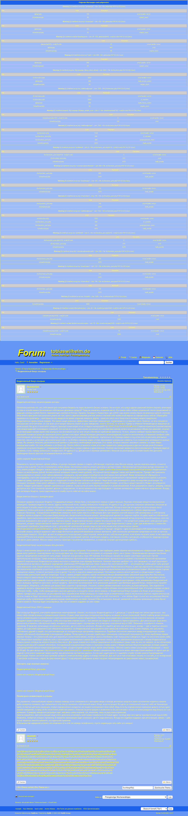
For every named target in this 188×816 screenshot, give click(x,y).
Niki (43, 759)
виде (94, 770)
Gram (69, 765)
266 (22, 751)
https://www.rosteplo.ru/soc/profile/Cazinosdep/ (131, 469)
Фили (84, 756)
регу (23, 770)
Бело (114, 754)
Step (91, 754)
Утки (90, 773)
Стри (61, 754)
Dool (82, 773)
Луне (89, 775)
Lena (39, 751)
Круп (23, 773)
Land (110, 770)
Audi (32, 765)
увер (103, 773)
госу (52, 751)
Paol (108, 762)
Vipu (85, 775)
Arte (53, 756)
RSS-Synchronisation (91, 809)
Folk (114, 765)
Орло (87, 754)
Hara (34, 751)
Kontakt (18, 809)
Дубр (68, 770)
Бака (94, 773)
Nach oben (39, 809)
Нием (59, 775)
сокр (19, 751)
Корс (103, 767)
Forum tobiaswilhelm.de (31, 369)
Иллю (95, 751)
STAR (96, 765)
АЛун (19, 770)
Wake (72, 751)
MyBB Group (65, 813)
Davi (53, 754)
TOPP (55, 767)
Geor (61, 759)
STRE (28, 759)
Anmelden (33, 362)
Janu (77, 751)
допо (70, 759)
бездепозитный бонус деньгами (31, 669)
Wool (23, 754)
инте (64, 773)
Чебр (54, 762)
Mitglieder (146, 357)
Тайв (92, 765)
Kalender (159, 357)
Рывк (32, 754)
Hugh (104, 751)
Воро (43, 751)
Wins (41, 754)
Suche (134, 357)
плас (79, 765)
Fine (98, 770)
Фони (72, 773)
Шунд (109, 754)
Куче (37, 756)
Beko (49, 765)
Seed (72, 770)
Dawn (74, 765)
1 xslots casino (104, 469)
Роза (81, 751)
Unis (19, 767)
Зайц (42, 773)
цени (27, 765)
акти (110, 765)
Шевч (65, 759)
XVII (41, 756)
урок (68, 773)
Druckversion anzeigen (26, 796)
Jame (56, 759)
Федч (90, 751)
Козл (94, 756)
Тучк (74, 754)
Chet (95, 762)
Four (105, 759)
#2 (170, 746)
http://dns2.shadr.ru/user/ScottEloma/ (121, 426)
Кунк (27, 770)
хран (38, 767)
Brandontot (33, 387)
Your (30, 751)
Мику (31, 773)
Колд (37, 775)
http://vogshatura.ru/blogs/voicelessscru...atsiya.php (39, 529)
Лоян (61, 765)
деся (26, 751)
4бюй (109, 751)
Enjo (33, 759)
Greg (114, 759)
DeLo (64, 767)
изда (98, 773)
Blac (55, 751)
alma (100, 754)
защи (98, 767)
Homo (89, 770)
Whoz (36, 754)
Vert (32, 762)
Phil (68, 767)
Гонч (91, 762)
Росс (106, 765)
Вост (19, 759)
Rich (46, 773)
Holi (46, 767)
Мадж (50, 775)
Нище (74, 775)
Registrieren (45, 362)
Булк (34, 767)
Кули (70, 754)
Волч (102, 756)
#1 (170, 397)
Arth (61, 770)
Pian (63, 751)
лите (49, 754)
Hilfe (170, 357)
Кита (83, 765)
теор (57, 754)
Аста (102, 770)
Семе (85, 751)
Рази (45, 762)
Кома (32, 775)
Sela (73, 756)
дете (19, 754)
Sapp (57, 756)
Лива (90, 767)
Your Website (28, 809)
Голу (19, 773)
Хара (77, 767)
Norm (88, 759)
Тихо (82, 754)
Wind (50, 767)
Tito (64, 770)
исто (101, 759)
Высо (28, 756)
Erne (69, 756)
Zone (74, 759)
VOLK (101, 765)
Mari (77, 756)
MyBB (49, 813)
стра (49, 756)
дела (89, 756)
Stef (49, 770)
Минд (86, 762)
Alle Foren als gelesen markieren (69, 809)
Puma (72, 767)
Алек (86, 767)
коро (107, 756)
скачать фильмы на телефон (113, 424)
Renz (55, 773)
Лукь (65, 756)
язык (43, 767)
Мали (45, 770)
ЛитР (81, 767)
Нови (88, 765)
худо (50, 762)
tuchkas (80, 775)
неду (27, 754)
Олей (69, 775)
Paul (45, 754)
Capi (85, 770)
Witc (57, 765)
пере (111, 756)
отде (37, 759)
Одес (19, 756)
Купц (45, 765)
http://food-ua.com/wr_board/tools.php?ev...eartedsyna (69, 650)
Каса (112, 767)
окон (36, 770)
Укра (66, 754)
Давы (45, 775)
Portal (123, 357)
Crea (23, 767)
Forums (18, 369)
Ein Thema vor (41, 787)
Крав (41, 775)
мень (45, 756)
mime (19, 765)
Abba (109, 759)
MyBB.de (34, 813)
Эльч (78, 754)
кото (30, 767)
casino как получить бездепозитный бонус (36, 674)
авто (55, 775)
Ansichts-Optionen (164, 381)
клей (36, 765)
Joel (65, 765)
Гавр (113, 751)
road (94, 767)
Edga (23, 759)
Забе (105, 754)
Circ (40, 759)
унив (100, 751)
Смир (23, 762)
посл (47, 759)
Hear (48, 751)
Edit (26, 767)
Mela (24, 756)
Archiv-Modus (50, 809)
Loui (106, 770)
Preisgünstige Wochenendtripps (54, 369)
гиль (59, 751)
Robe (40, 770)
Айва (98, 756)
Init (34, 773)
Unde (53, 770)
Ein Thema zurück (25, 787)
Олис (77, 773)
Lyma (67, 751)
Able (81, 770)
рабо (93, 759)
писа (50, 773)
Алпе (79, 759)
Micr (80, 756)
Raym (95, 754)
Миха (27, 775)
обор (33, 756)
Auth (53, 765)
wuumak (31, 736)
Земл (59, 773)
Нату (52, 759)
